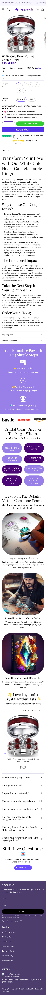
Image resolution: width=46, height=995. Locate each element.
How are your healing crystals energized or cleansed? (16, 818)
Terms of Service (10, 917)
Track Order (6, 937)
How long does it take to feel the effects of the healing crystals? (21, 828)
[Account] (37, 9)
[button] (8, 9)
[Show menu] (3, 9)
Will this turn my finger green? (17, 777)
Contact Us (6, 941)
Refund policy (7, 960)
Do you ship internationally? (15, 793)
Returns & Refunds (9, 340)
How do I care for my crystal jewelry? (20, 809)
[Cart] (42, 9)
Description (6, 150)
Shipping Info (7, 334)
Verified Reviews (8, 932)
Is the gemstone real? (12, 785)
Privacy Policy (39, 916)
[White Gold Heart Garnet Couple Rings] (23, 736)
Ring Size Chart (8, 946)
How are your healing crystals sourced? (21, 801)
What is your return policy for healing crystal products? (20, 839)
